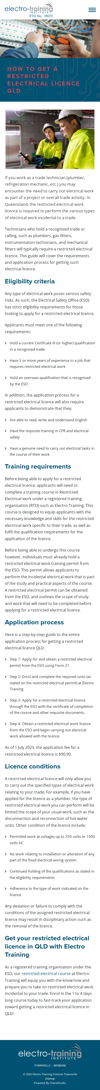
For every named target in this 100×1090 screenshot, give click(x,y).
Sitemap (50, 1078)
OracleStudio (58, 1083)
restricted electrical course (46, 973)
